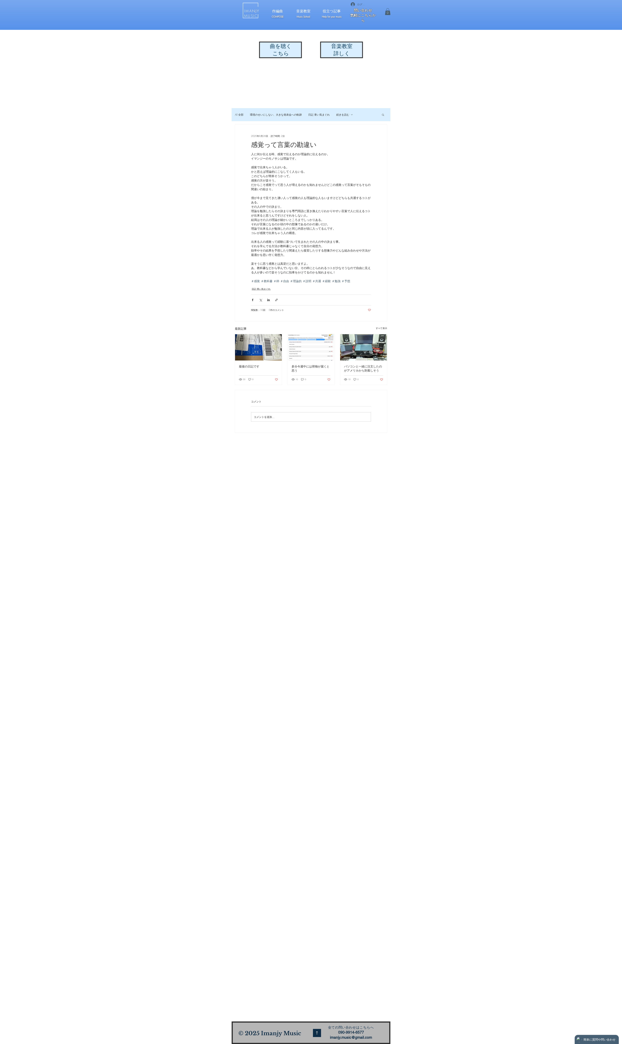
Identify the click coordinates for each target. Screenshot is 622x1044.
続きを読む (342, 114)
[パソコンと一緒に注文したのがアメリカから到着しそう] (363, 347)
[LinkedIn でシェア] (268, 299)
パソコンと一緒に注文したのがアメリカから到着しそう (363, 368)
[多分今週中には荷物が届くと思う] (311, 347)
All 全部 (239, 114)
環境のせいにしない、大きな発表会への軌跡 (276, 114)
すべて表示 (381, 328)
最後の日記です (249, 366)
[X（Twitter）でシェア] (260, 299)
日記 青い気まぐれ (319, 114)
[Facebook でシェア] (252, 299)
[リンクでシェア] (276, 299)
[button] (388, 11)
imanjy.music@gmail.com (351, 1037)
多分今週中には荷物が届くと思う (310, 368)
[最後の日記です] (258, 347)
